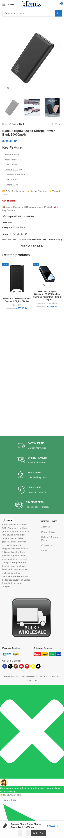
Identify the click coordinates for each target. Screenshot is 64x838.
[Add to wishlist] (19, 292)
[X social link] (14, 234)
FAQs (44, 550)
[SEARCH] (58, 13)
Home (5, 124)
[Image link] (30, 617)
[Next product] (60, 124)
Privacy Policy (48, 532)
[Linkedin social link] (22, 234)
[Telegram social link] (26, 234)
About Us (45, 526)
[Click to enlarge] (8, 88)
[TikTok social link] (38, 666)
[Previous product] (52, 124)
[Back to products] (56, 124)
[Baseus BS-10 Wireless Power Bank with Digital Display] (16, 278)
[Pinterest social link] (18, 234)
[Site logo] (32, 4)
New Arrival (41, 303)
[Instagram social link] (16, 666)
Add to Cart (38, 833)
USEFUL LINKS (49, 521)
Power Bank (18, 124)
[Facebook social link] (10, 234)
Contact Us (46, 545)
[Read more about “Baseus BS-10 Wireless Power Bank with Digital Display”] (14, 292)
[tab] (9, 239)
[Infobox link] (32, 446)
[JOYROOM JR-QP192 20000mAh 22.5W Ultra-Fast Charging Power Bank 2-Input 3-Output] (47, 274)
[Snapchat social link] (32, 666)
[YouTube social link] (21, 666)
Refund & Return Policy (49, 538)
